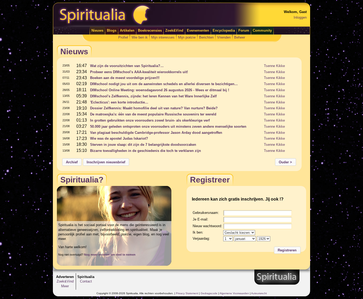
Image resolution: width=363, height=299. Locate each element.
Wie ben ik (140, 37)
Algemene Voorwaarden (234, 293)
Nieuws (97, 30)
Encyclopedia (224, 30)
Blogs (111, 30)
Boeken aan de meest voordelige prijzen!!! (124, 78)
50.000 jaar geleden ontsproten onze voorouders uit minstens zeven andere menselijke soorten (168, 126)
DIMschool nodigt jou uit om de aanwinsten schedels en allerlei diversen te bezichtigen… (164, 84)
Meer (65, 286)
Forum (243, 30)
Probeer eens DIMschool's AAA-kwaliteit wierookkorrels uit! (139, 72)
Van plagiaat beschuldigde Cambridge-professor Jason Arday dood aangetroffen (156, 133)
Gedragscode (209, 293)
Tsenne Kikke (274, 66)
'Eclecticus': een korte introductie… (119, 102)
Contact (86, 281)
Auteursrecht (259, 293)
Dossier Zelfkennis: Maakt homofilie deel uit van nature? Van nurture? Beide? (154, 108)
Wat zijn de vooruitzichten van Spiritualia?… (127, 66)
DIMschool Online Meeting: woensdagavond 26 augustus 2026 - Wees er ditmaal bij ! (159, 90)
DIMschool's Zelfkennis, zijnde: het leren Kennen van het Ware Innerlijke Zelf (153, 96)
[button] (72, 162)
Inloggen (300, 17)
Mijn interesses (163, 37)
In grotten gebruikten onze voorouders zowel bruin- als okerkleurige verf (150, 120)
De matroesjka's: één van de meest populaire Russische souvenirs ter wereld (153, 114)
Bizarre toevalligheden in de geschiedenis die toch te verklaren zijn (145, 151)
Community (262, 30)
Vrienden (224, 37)
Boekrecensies (150, 30)
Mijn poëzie (187, 37)
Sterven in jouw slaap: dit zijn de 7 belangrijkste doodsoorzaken (143, 145)
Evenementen (198, 30)
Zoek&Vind (174, 30)
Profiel (123, 37)
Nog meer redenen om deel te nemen (110, 254)
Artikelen (127, 30)
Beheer (239, 37)
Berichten (206, 37)
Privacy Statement (187, 293)
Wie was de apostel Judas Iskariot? (119, 138)
